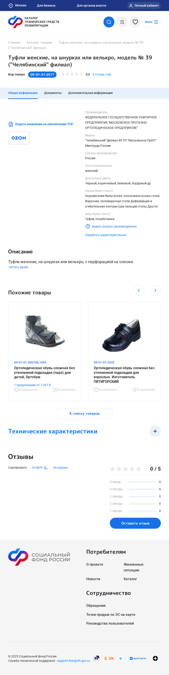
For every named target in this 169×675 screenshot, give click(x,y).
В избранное (27, 389)
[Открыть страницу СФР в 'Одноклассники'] (108, 658)
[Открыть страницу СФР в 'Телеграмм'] (120, 658)
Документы (53, 93)
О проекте (94, 564)
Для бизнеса (46, 5)
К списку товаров (85, 413)
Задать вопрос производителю (114, 226)
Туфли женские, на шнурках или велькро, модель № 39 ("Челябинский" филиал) (80, 61)
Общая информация (23, 93)
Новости (93, 579)
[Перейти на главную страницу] (33, 22)
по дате (37, 467)
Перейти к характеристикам (105, 235)
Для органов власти (91, 5)
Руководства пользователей (110, 623)
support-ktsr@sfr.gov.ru (73, 660)
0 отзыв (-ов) (102, 74)
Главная (14, 42)
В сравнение (66, 389)
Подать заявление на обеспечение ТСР (44, 124)
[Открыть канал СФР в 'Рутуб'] (96, 658)
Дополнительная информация (90, 93)
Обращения (96, 605)
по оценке (60, 467)
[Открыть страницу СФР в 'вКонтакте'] (138, 658)
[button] (138, 290)
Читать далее (18, 267)
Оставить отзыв (135, 523)
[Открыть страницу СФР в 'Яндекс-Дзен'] (155, 658)
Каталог (130, 579)
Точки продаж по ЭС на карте (110, 615)
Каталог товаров (39, 42)
